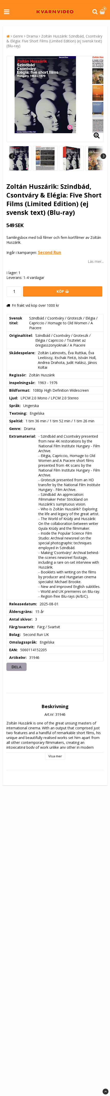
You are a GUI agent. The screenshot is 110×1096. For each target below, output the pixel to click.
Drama (32, 36)
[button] (103, 12)
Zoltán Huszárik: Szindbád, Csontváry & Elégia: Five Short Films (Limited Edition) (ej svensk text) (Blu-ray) (54, 41)
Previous (12, 156)
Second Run (49, 252)
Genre (18, 36)
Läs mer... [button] (96, 261)
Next (103, 156)
